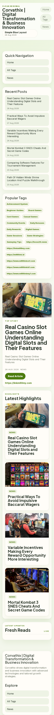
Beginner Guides (15, 210)
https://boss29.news (36, 242)
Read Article (15, 376)
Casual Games (31, 216)
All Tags (45, 18)
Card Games (13, 216)
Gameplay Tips (14, 242)
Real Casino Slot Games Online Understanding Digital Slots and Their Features (23, 445)
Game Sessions (14, 235)
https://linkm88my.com (18, 248)
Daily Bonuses (37, 223)
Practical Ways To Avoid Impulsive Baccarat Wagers (24, 500)
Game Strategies (35, 235)
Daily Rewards (14, 229)
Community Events (16, 223)
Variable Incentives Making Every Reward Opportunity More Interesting (27, 553)
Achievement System (17, 204)
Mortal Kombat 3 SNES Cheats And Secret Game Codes (26, 606)
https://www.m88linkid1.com (21, 267)
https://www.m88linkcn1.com (21, 261)
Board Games (34, 210)
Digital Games (32, 229)
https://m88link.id (15, 254)
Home (45, 9)
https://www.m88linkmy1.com (21, 273)
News (45, 26)
